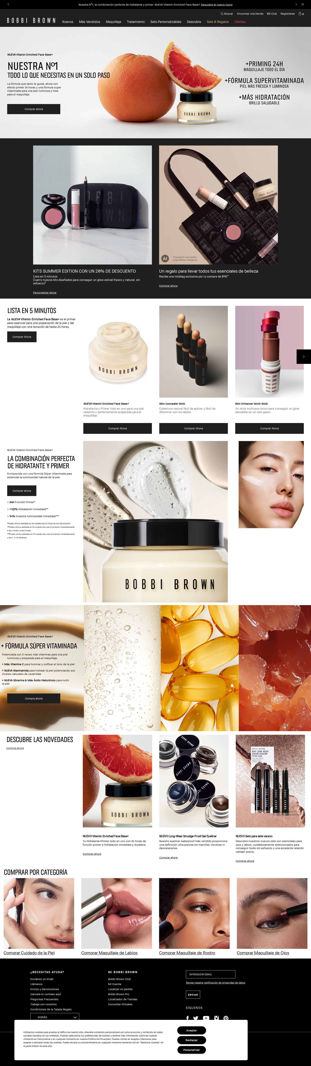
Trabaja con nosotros (43, 1004)
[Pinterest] (225, 1018)
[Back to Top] (300, 803)
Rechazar (192, 1040)
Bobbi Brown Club (119, 979)
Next (304, 356)
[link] (301, 14)
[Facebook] (187, 1018)
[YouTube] (206, 1018)
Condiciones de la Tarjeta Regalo (51, 1009)
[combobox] (54, 1017)
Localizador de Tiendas (122, 999)
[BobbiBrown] (31, 20)
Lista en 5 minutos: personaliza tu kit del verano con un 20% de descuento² (143, 4)
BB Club (272, 13)
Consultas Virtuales (120, 1004)
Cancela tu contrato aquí (45, 994)
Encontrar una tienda (250, 13)
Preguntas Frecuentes (44, 999)
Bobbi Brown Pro (118, 994)
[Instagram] (216, 1018)
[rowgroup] (155, 218)
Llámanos (36, 984)
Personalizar (191, 1049)
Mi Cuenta (114, 984)
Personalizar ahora (203, 4)
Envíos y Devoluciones (44, 989)
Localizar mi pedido (120, 989)
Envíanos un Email (41, 979)
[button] (194, 21)
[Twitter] (196, 1018)
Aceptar (191, 1030)
